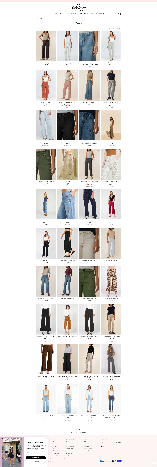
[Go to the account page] (118, 14)
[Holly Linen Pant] (111, 46)
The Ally (68, 181)
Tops (54, 441)
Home (37, 18)
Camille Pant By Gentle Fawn (45, 142)
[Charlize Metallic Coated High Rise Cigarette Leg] (89, 359)
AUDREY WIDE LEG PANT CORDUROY (67, 336)
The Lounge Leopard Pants (111, 298)
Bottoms (55, 444)
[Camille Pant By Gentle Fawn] (46, 125)
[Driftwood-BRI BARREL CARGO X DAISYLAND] (111, 164)
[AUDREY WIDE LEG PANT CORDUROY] (67, 319)
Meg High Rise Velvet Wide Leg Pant (45, 376)
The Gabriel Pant (89, 221)
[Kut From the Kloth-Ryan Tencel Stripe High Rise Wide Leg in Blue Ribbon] (89, 46)
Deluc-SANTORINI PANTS (111, 142)
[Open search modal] (36, 14)
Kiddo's (54, 450)
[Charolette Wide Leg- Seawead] (46, 164)
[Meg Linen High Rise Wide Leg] (67, 125)
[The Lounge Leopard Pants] (111, 281)
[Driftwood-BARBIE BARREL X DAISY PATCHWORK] (46, 204)
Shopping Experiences (88, 450)
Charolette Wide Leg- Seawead (46, 181)
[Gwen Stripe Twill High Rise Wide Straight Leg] (111, 85)
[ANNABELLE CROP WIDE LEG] (111, 204)
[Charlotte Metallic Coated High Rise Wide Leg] (111, 319)
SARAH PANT (46, 260)
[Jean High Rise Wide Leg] (89, 85)
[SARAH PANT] (46, 243)
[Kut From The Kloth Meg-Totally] (46, 281)
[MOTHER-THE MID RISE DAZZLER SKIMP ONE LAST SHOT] (111, 399)
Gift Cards (55, 455)
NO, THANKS (36, 461)
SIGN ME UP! (36, 457)
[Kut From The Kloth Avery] (67, 281)
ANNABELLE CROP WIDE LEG (111, 221)
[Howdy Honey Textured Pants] (67, 243)
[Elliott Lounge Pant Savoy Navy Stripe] (67, 46)
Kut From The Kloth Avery (67, 298)
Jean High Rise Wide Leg (89, 102)
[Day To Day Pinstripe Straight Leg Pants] (111, 359)
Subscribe (118, 442)
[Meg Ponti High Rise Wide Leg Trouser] (67, 359)
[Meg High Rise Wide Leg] (111, 243)
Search (67, 441)
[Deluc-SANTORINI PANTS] (111, 125)
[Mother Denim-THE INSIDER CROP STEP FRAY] (89, 399)
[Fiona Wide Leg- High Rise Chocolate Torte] (89, 319)
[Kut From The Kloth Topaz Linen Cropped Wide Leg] (89, 164)
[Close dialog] (46, 438)
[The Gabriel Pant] (89, 204)
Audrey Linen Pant (45, 102)
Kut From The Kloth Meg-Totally (46, 298)
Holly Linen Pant (111, 63)
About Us (85, 441)
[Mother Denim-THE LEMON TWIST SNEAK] (46, 399)
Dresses (55, 446)
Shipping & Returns (71, 444)
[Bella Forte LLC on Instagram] (103, 447)
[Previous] (67, 1)
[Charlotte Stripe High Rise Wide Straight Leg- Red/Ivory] (67, 85)
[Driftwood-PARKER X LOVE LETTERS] (67, 204)
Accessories (56, 453)
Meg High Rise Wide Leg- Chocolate (45, 63)
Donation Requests (88, 448)
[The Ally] (67, 164)
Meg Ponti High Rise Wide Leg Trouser (67, 376)
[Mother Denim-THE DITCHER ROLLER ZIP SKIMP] (67, 399)
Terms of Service (70, 453)
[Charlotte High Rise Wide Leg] (89, 243)
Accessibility (69, 455)
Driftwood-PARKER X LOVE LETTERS (67, 221)
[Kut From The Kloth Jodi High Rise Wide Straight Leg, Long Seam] (89, 125)
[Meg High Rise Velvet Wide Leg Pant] (46, 359)
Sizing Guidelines (70, 446)
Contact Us (86, 444)
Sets (54, 448)
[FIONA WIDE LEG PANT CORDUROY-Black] (46, 319)
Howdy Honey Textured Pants (67, 260)
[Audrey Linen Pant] (46, 85)
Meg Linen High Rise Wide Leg (67, 142)
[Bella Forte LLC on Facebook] (101, 447)
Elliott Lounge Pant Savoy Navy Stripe (67, 63)
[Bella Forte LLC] (78, 7)
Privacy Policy (69, 450)
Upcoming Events (87, 446)
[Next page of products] (82, 430)
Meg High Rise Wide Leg (111, 260)
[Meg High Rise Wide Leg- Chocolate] (46, 46)
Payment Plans (69, 448)
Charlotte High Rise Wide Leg (89, 260)
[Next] (89, 1)
